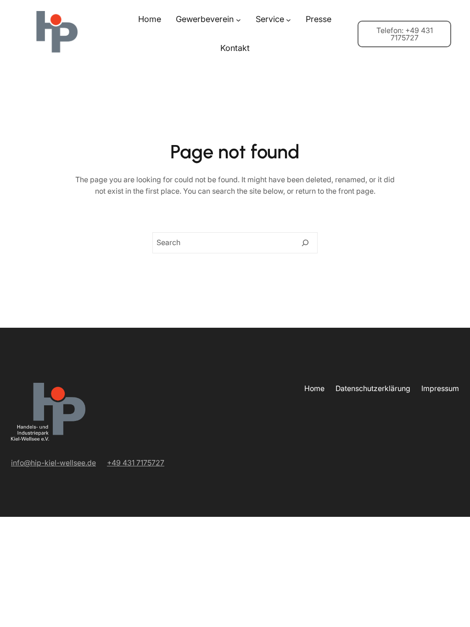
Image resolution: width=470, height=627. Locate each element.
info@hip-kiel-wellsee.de (53, 462)
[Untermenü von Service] (288, 19)
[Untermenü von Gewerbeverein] (238, 19)
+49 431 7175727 (135, 462)
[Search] (305, 243)
